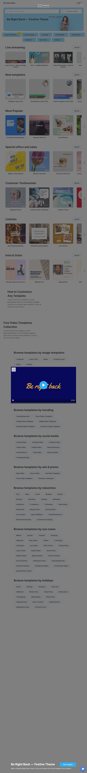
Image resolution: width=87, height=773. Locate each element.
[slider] (43, 402)
